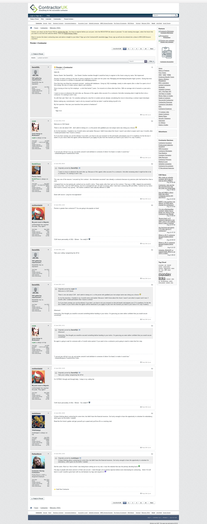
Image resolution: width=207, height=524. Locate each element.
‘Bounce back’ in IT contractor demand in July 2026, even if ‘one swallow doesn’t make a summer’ (167, 221)
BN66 (169, 75)
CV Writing (162, 123)
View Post (79, 168)
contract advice (166, 266)
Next (151, 49)
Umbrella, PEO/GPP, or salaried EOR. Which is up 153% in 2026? (167, 251)
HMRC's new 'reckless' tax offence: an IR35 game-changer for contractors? (167, 203)
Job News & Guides (165, 93)
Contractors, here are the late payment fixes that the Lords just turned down (167, 186)
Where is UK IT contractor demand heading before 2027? (167, 236)
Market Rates (163, 116)
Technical (138, 23)
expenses (161, 268)
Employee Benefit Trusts (166, 77)
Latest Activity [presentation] (43, 58)
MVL (160, 106)
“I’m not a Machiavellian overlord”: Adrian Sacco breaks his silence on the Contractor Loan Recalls (166, 211)
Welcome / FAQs (146, 23)
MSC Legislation (164, 83)
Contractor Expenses (165, 109)
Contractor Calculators (165, 104)
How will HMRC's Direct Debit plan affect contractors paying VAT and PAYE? (166, 195)
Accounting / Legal (83, 23)
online (172, 278)
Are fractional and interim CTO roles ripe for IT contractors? (166, 229)
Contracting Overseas (165, 102)
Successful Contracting (166, 100)
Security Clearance (164, 118)
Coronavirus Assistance (70, 23)
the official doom (164, 281)
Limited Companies (165, 85)
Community (57, 19)
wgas (172, 282)
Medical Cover (163, 162)
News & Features (164, 70)
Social (153, 23)
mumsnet (168, 278)
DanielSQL (36, 67)
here (106, 37)
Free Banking (163, 153)
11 (141, 49)
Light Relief (159, 23)
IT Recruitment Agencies (166, 168)
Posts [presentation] (33, 58)
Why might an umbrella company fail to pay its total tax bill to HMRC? (166, 179)
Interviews (162, 120)
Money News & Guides (166, 96)
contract (160, 266)
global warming (167, 268)
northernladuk (37, 205)
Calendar (48, 19)
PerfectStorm (36, 454)
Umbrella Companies (94, 23)
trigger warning (162, 282)
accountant (161, 265)
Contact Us (157, 517)
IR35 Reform (131, 23)
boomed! (169, 265)
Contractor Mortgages (165, 151)
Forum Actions (68, 19)
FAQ (42, 19)
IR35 (160, 75)
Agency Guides (163, 125)
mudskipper (36, 413)
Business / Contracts (58, 23)
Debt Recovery (163, 157)
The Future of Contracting (120, 23)
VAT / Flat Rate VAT (165, 91)
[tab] (33, 57)
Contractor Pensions (165, 159)
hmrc (162, 269)
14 (145, 49)
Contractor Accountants (166, 166)
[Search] (176, 15)
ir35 (165, 270)
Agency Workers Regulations (164, 80)
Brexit (49, 23)
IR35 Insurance (163, 149)
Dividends (162, 87)
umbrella (168, 282)
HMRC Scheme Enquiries (106, 23)
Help (48, 15)
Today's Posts (34, 19)
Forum (36, 28)
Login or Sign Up (36, 16)
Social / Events (166, 23)
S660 (164, 75)
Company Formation (165, 155)
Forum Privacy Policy (70, 33)
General (45, 23)
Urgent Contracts (164, 114)
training (170, 281)
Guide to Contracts (164, 98)
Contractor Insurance (165, 143)
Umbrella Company (164, 89)
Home (160, 68)
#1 (152, 67)
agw (165, 265)
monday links (165, 276)
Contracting (39, 23)
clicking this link (63, 32)
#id (152, 121)
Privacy (165, 517)
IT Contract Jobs (164, 112)
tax (159, 281)
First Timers (162, 73)
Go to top (173, 517)
